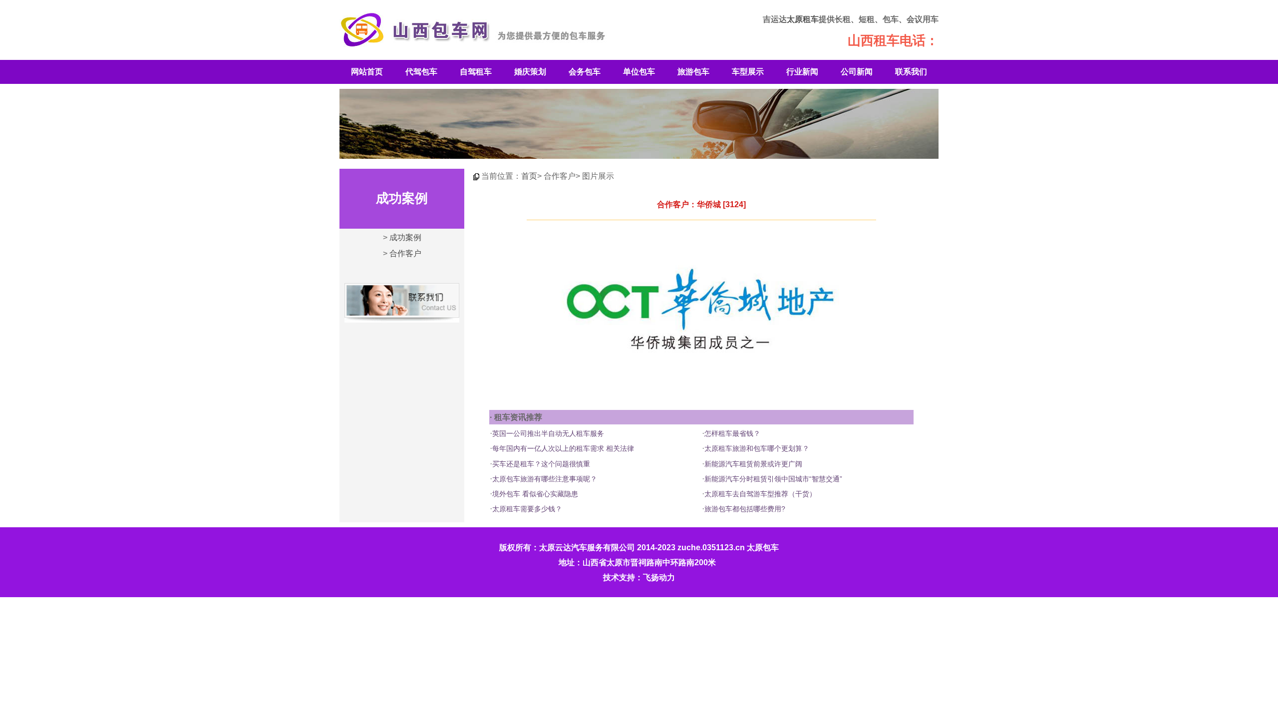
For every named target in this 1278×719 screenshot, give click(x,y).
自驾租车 (476, 71)
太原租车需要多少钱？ (527, 509)
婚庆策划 (530, 71)
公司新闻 (857, 71)
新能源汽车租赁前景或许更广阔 (753, 464)
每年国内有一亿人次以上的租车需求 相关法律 (563, 448)
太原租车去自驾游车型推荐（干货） (760, 494)
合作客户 (405, 253)
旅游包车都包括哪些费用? (744, 509)
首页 (529, 176)
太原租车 (803, 19)
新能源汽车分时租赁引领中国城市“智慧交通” (773, 479)
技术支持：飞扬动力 (639, 577)
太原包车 (763, 547)
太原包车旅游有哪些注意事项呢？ (544, 479)
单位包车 (639, 71)
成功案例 (405, 237)
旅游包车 (693, 71)
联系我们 (911, 71)
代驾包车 (421, 71)
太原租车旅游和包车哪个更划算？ (756, 448)
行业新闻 (802, 71)
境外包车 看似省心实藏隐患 (535, 494)
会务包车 (585, 71)
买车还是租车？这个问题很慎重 (541, 464)
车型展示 (748, 71)
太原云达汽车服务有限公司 (587, 547)
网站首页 (367, 71)
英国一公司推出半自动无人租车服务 (548, 433)
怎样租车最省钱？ (732, 433)
